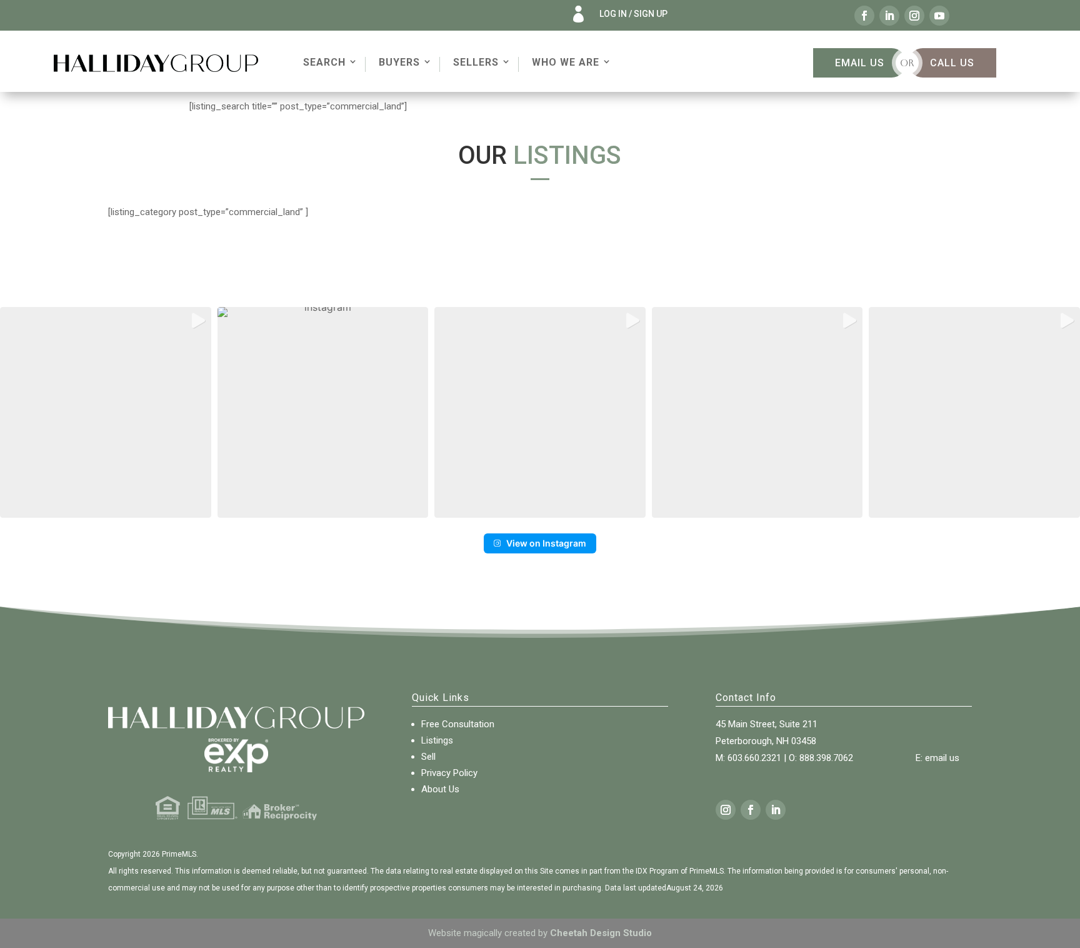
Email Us (859, 63)
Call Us (952, 63)
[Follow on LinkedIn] (889, 16)
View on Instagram (546, 543)
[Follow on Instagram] (914, 16)
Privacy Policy (449, 773)
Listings (437, 740)
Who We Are (565, 62)
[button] (105, 412)
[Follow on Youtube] (939, 16)
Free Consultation (457, 724)
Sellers (476, 62)
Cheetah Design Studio (601, 933)
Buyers (399, 62)
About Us (440, 789)
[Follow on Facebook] (864, 16)
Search (324, 62)
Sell (428, 756)
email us (942, 758)
